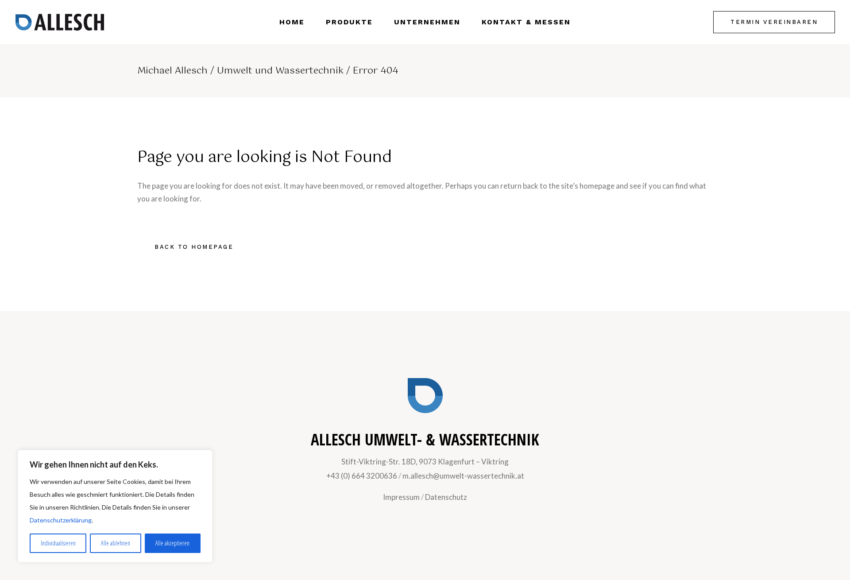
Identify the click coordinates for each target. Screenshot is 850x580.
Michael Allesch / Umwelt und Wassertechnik (240, 70)
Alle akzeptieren (172, 543)
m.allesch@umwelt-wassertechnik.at (463, 475)
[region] (115, 506)
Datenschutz (446, 497)
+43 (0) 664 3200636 (361, 475)
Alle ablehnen (115, 543)
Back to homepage (194, 247)
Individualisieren (58, 543)
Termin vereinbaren (774, 22)
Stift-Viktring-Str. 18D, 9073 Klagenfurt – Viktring (425, 461)
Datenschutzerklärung (61, 520)
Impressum (401, 497)
